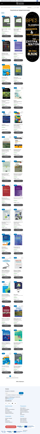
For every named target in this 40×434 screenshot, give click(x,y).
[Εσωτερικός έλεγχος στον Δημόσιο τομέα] (18, 215)
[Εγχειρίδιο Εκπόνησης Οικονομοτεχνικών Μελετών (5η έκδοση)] (6, 166)
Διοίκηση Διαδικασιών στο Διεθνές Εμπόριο (18, 125)
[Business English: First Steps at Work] (18, 22)
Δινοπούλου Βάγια (4, 199)
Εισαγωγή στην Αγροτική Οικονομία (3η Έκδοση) (18, 174)
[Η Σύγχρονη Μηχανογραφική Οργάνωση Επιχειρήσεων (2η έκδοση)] (6, 240)
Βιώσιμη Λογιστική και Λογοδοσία (5, 101)
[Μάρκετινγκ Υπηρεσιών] (6, 311)
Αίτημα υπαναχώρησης (10, 426)
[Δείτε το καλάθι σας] (38, 4)
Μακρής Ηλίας (16, 102)
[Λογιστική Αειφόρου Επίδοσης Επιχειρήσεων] (6, 287)
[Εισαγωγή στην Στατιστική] (18, 190)
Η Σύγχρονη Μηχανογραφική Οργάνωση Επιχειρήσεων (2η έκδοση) (6, 247)
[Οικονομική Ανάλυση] (6, 359)
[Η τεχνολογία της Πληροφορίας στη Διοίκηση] (18, 240)
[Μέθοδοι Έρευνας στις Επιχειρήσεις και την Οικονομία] (18, 311)
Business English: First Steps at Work (17, 29)
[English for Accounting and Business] (18, 46)
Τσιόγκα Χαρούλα (4, 30)
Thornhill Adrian (16, 321)
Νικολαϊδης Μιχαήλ (17, 151)
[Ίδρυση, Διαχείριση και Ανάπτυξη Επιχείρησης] (6, 263)
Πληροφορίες (23, 406)
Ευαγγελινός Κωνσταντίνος (6, 296)
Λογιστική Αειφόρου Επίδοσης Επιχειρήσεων (6, 295)
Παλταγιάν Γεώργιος (17, 127)
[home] (2, 7)
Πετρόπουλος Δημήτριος (5, 151)
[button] (10, 17)
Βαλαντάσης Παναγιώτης (18, 225)
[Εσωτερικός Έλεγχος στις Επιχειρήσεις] (6, 215)
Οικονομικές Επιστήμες (7, 7)
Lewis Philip (15, 320)
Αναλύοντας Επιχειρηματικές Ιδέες (17, 78)
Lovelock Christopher (5, 319)
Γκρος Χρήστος (4, 175)
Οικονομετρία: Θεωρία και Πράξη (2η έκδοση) (18, 343)
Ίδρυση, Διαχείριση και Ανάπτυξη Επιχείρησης (6, 271)
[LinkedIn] (15, 403)
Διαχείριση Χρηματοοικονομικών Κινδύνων (5, 125)
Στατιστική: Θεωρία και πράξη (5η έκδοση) (18, 366)
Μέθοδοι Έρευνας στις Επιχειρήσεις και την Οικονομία (18, 319)
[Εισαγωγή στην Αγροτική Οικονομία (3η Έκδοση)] (18, 166)
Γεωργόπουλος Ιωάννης (5, 272)
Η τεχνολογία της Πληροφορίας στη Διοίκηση (17, 247)
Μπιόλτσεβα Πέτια (4, 152)
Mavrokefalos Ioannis (6, 55)
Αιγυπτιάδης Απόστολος (17, 126)
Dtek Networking (23, 431)
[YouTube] (12, 403)
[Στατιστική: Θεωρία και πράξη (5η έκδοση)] (18, 359)
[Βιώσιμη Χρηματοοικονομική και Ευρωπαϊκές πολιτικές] (18, 93)
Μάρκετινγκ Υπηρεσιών (6, 318)
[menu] (2, 4)
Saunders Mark (20, 320)
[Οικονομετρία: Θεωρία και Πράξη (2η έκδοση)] (18, 335)
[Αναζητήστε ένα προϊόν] (35, 4)
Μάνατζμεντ (16, 294)
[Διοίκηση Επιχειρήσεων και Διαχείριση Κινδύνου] (6, 142)
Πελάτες (22, 416)
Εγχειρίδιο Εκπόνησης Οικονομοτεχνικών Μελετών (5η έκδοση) (5, 174)
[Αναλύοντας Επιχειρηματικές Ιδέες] (18, 70)
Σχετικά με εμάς (8, 406)
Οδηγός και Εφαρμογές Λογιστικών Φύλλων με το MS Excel (6, 343)
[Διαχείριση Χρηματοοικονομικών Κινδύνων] (6, 117)
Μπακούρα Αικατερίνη (17, 198)
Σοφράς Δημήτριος (16, 272)
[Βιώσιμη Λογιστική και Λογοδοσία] (6, 93)
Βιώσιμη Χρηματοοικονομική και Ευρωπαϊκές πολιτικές (18, 101)
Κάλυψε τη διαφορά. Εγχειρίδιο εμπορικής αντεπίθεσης (17, 271)
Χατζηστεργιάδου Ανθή (5, 31)
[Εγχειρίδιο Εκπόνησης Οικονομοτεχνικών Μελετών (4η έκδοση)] (18, 142)
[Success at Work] (6, 70)
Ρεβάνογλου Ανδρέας (5, 224)
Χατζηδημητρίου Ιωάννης (17, 128)
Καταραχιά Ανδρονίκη (17, 295)
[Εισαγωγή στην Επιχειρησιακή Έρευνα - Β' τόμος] (6, 190)
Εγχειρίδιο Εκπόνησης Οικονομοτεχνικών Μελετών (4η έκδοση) (17, 150)
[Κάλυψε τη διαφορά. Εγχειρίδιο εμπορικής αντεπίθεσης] (18, 263)
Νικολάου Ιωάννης (4, 297)
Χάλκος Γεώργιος (16, 344)
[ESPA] (12, 431)
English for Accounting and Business (18, 54)
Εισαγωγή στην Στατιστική (18, 197)
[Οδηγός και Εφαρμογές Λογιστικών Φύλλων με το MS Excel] (6, 335)
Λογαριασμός (8, 416)
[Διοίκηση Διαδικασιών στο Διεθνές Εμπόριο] (18, 117)
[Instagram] (9, 403)
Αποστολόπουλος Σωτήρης (18, 103)
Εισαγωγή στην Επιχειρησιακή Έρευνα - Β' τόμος (6, 198)
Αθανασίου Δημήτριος (5, 248)
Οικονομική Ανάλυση (5, 366)
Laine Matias (4, 102)
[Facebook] (6, 403)
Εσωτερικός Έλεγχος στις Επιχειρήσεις (6, 222)
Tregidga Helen (6, 103)
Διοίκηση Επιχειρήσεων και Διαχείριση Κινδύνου (6, 150)
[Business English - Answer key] (6, 22)
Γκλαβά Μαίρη (4, 344)
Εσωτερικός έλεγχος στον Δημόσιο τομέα (18, 222)
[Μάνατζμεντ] (18, 287)
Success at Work (5, 77)
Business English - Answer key (6, 29)
